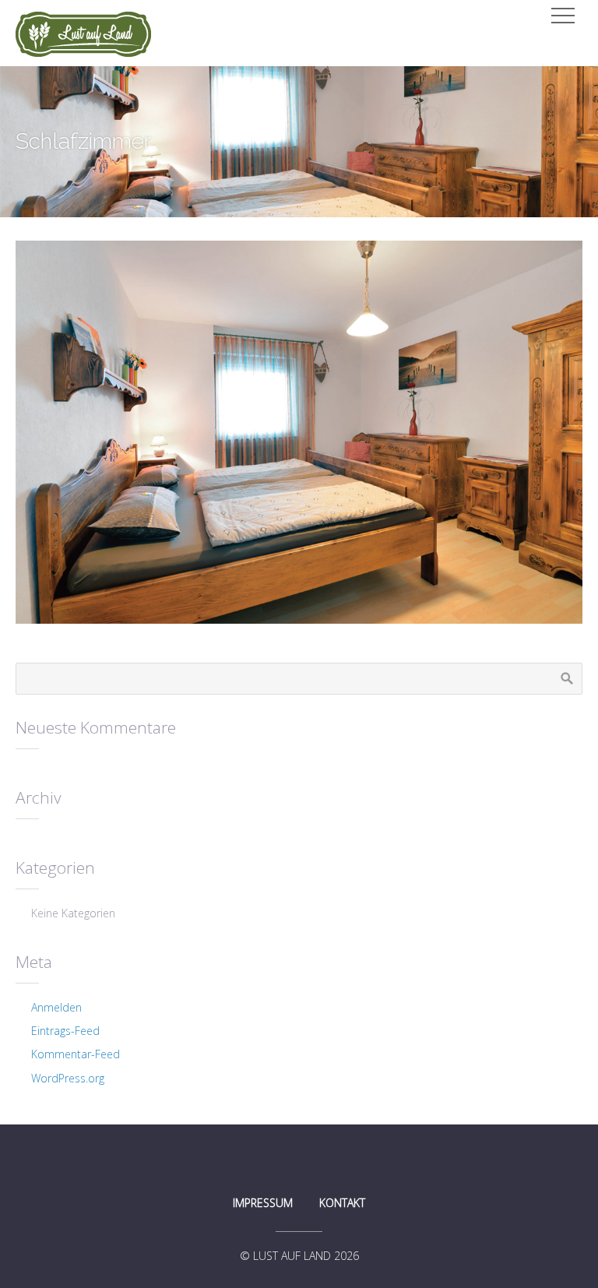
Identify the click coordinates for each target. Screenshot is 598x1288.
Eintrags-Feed (65, 1030)
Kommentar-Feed (75, 1054)
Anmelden (56, 1007)
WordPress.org (67, 1078)
